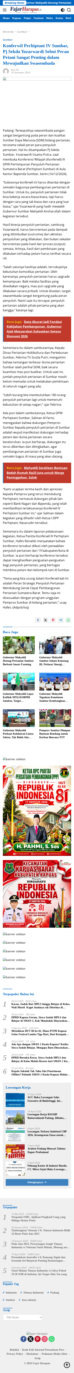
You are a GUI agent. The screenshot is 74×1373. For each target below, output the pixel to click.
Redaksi (14, 1349)
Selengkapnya (35, 1182)
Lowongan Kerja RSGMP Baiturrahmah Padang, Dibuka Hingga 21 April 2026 (46, 1116)
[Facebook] (23, 1339)
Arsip (37, 1358)
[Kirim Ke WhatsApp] (68, 620)
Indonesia (11, 1292)
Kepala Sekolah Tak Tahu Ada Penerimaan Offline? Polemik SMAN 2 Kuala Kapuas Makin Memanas (39, 1073)
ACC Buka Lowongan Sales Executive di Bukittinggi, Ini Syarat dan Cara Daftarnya (44, 1099)
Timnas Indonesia (33, 1292)
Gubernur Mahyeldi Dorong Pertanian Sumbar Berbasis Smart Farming (18, 661)
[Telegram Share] (61, 620)
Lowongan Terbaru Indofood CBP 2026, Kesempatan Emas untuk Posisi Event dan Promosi (47, 1133)
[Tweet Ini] (45, 620)
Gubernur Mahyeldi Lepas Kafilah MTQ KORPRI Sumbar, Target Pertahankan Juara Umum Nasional (18, 698)
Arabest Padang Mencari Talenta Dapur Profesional (46, 1150)
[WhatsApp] (52, 1339)
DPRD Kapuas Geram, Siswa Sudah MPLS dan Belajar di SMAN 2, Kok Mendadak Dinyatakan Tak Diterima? (39, 1019)
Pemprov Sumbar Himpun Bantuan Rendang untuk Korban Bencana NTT (54, 734)
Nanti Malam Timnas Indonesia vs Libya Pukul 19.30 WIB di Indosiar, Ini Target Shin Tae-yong (39, 1272)
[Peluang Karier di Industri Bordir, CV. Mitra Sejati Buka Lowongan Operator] (15, 1169)
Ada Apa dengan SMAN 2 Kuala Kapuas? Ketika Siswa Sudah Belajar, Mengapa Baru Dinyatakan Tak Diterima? (39, 1046)
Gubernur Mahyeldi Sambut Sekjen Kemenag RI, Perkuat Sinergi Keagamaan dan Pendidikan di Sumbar (53, 661)
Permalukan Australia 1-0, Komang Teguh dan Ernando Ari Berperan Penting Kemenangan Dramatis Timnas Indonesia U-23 (38, 1259)
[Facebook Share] (38, 620)
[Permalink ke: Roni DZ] (6, 71)
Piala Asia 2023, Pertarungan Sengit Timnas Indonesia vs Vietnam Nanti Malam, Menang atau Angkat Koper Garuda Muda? (40, 1246)
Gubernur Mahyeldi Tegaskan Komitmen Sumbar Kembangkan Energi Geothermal (52, 698)
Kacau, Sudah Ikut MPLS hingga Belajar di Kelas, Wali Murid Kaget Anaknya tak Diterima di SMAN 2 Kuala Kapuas (40, 1006)
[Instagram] (45, 1339)
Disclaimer (32, 1354)
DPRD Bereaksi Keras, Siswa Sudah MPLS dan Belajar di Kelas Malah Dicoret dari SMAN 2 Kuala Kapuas (41, 1059)
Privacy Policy (15, 1354)
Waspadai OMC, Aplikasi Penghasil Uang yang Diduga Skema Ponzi (38, 1219)
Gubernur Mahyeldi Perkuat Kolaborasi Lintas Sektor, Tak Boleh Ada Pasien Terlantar (18, 734)
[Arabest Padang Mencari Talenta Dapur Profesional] (15, 1151)
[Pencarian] (69, 10)
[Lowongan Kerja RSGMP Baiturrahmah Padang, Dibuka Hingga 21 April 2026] (15, 1117)
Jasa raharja (29, 1300)
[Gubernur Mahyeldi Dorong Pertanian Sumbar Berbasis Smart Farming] (19, 645)
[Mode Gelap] (63, 10)
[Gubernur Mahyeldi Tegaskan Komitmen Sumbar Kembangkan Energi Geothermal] (55, 682)
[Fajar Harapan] (25, 10)
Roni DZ (15, 69)
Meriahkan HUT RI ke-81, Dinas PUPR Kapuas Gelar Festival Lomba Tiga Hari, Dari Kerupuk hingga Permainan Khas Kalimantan (39, 1033)
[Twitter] (31, 1339)
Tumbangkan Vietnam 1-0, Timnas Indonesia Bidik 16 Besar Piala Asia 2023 (40, 1232)
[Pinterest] (38, 1339)
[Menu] (5, 10)
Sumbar (8, 39)
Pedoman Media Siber (54, 1354)
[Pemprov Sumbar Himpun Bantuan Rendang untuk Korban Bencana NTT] (55, 718)
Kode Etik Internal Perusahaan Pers (43, 1349)
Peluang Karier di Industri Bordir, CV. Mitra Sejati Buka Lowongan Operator (47, 1167)
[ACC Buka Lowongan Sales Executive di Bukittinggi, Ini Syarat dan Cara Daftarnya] (15, 1100)
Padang (54, 1292)
